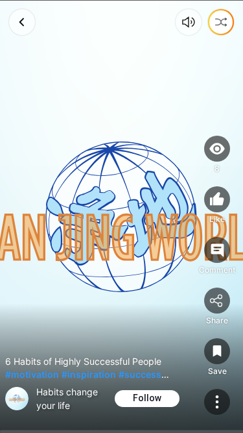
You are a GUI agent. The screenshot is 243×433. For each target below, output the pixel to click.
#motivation (32, 374)
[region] (121, 216)
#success (140, 374)
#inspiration (89, 374)
